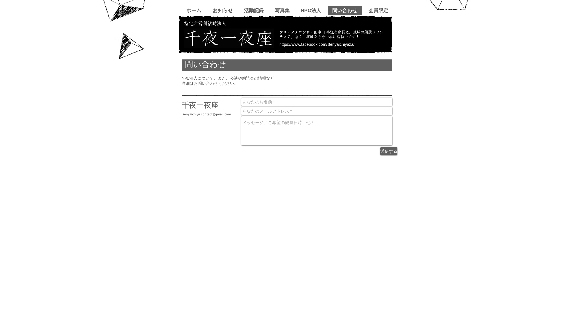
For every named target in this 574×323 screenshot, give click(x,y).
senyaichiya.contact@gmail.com (207, 114)
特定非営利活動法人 (205, 23)
